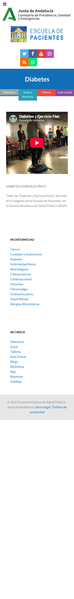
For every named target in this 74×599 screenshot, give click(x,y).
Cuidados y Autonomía (26, 254)
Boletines (16, 377)
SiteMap (16, 382)
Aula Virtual (18, 357)
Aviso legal (43, 407)
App (13, 372)
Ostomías (16, 284)
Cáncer (15, 249)
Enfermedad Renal (23, 264)
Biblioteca (17, 367)
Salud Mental (19, 299)
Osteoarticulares (21, 294)
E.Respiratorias (20, 274)
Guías (14, 347)
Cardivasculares (21, 279)
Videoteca (17, 342)
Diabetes (16, 259)
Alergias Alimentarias (24, 304)
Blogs (14, 362)
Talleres (15, 352)
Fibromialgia (19, 289)
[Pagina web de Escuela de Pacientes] (37, 34)
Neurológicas (19, 269)
